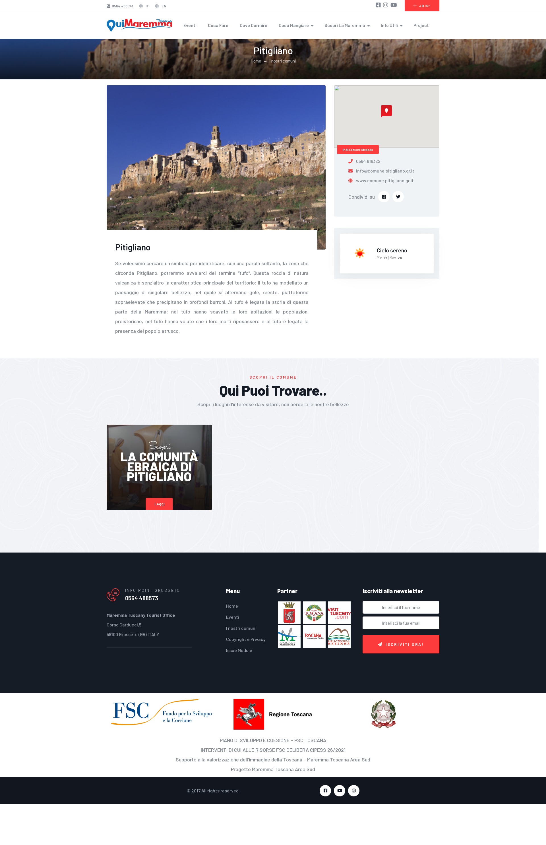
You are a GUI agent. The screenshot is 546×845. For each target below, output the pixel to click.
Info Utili (389, 25)
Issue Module (239, 650)
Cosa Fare (218, 25)
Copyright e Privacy (246, 639)
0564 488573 (122, 6)
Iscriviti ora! (405, 644)
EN (163, 6)
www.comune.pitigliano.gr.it (385, 180)
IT (147, 6)
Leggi (159, 503)
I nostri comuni (282, 60)
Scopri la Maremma (344, 25)
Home (256, 60)
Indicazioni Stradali (358, 149)
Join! (425, 6)
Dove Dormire (253, 25)
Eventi (190, 25)
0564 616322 (368, 161)
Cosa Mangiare (294, 25)
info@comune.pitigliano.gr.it (385, 170)
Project (421, 25)
